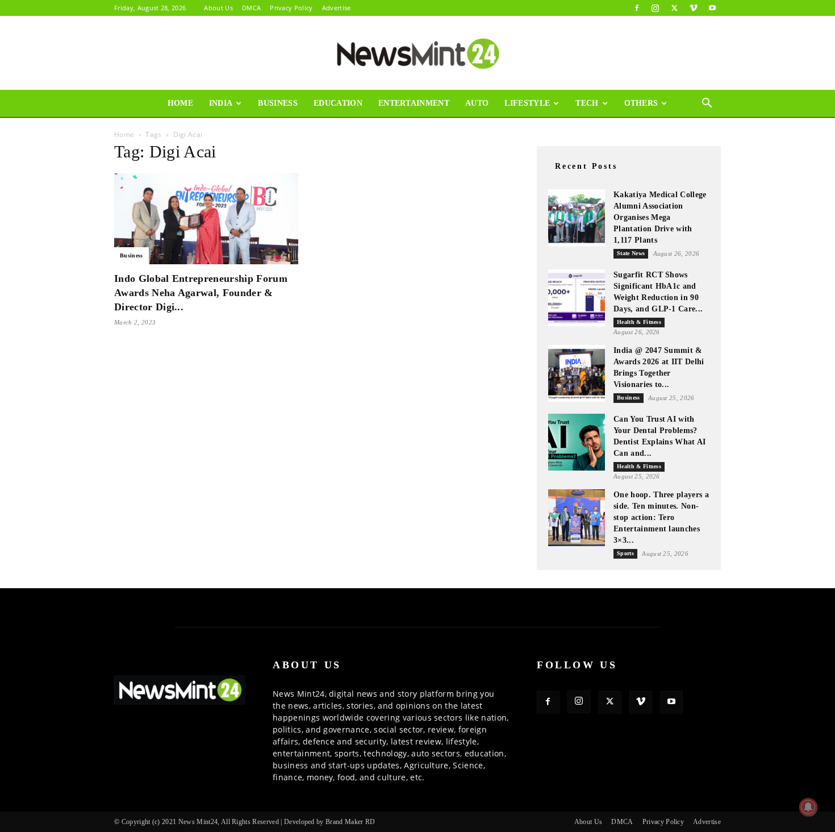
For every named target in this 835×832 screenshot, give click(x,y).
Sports (625, 553)
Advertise (336, 7)
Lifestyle (527, 103)
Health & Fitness (639, 322)
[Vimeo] (693, 8)
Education (338, 103)
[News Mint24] (417, 53)
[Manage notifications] (808, 807)
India (221, 103)
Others (641, 103)
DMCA (251, 7)
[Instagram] (655, 8)
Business (278, 103)
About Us (218, 7)
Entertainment (413, 103)
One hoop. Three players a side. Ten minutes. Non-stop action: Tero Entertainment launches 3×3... (661, 517)
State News (631, 253)
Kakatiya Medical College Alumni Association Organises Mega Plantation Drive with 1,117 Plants (660, 217)
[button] (707, 104)
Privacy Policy (291, 7)
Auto (477, 103)
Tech (586, 103)
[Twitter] (674, 8)
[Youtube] (712, 8)
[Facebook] (636, 8)
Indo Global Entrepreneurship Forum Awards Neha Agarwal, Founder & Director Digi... (200, 293)
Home (180, 103)
